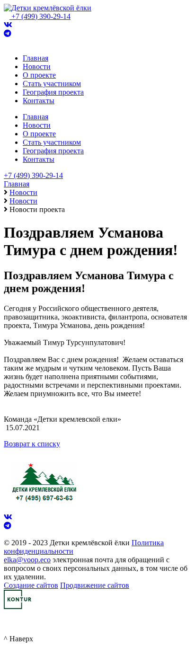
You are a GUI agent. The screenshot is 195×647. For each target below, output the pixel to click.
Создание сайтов (31, 585)
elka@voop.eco (27, 560)
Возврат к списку (32, 444)
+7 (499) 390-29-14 (41, 16)
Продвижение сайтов (94, 585)
